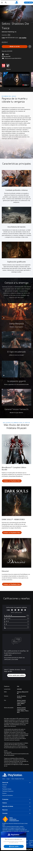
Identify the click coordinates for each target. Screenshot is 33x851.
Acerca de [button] (5, 782)
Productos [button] (5, 799)
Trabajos (4, 787)
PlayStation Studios (6, 789)
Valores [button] (4, 803)
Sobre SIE (4, 784)
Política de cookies (26, 842)
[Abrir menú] (2, 2)
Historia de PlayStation (7, 795)
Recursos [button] (5, 810)
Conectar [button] (5, 813)
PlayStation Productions (7, 791)
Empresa (4, 793)
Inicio (3, 779)
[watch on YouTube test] (25, 85)
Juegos (8, 779)
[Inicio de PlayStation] (16, 2)
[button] (16, 79)
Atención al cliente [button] (7, 806)
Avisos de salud (7, 752)
